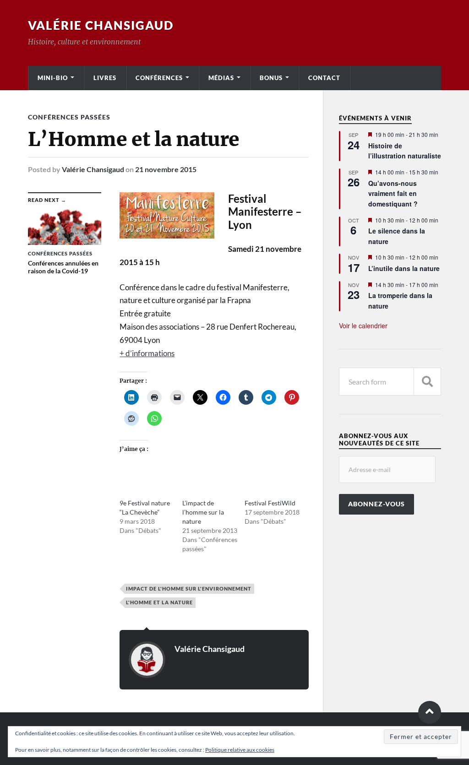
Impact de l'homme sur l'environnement (188, 588)
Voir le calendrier (363, 325)
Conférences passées (69, 117)
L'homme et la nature (159, 602)
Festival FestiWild (270, 503)
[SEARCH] (427, 382)
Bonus (271, 77)
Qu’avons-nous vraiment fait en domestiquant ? (393, 193)
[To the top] (429, 712)
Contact (324, 77)
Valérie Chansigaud (101, 25)
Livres (104, 77)
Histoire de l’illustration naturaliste (404, 151)
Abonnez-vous (376, 504)
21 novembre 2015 (165, 169)
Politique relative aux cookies (239, 749)
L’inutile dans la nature (404, 268)
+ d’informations (147, 353)
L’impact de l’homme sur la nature (203, 512)
